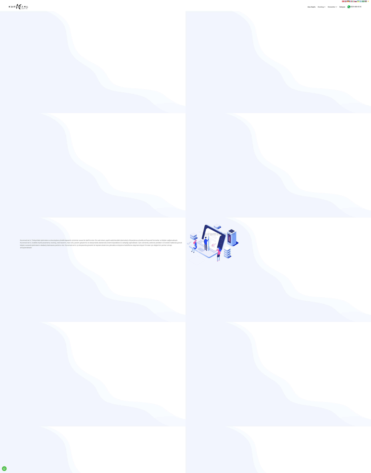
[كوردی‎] (368, 1)
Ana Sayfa (311, 7)
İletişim (342, 7)
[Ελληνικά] (361, 1)
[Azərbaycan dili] (366, 1)
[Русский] (355, 1)
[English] (345, 1)
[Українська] (358, 1)
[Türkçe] (343, 1)
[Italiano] (353, 1)
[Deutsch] (348, 1)
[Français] (350, 1)
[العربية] (363, 1)
